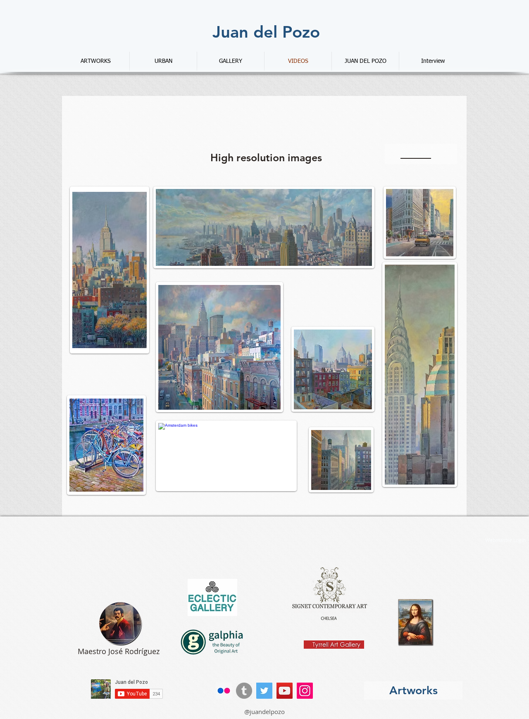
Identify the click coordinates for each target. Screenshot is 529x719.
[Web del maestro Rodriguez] (120, 623)
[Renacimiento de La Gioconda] (416, 622)
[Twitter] (264, 691)
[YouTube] (284, 691)
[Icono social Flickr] (224, 691)
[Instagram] (305, 691)
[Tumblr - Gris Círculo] (244, 691)
